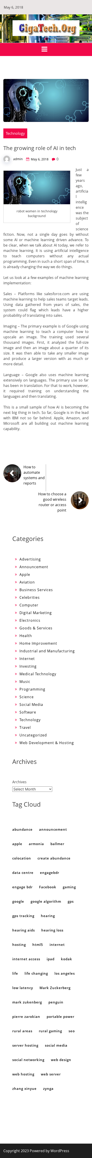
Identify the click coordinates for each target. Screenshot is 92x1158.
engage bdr (22, 887)
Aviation (27, 582)
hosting (19, 944)
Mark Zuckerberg (55, 987)
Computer (28, 605)
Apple (24, 574)
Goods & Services (35, 628)
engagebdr (49, 872)
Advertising (30, 559)
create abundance (54, 858)
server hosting (25, 1045)
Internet (27, 658)
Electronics (29, 620)
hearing (48, 915)
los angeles (64, 973)
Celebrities (29, 597)
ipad (50, 959)
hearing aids (23, 930)
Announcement (33, 566)
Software (27, 712)
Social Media (31, 704)
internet (57, 944)
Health (25, 635)
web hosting (23, 1074)
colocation (21, 858)
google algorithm (46, 901)
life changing (36, 973)
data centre (22, 872)
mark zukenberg (27, 1002)
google (18, 901)
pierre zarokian (26, 1016)
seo (72, 1031)
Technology (15, 133)
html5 (37, 944)
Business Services (36, 589)
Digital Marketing (35, 612)
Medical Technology (37, 673)
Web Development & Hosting (46, 742)
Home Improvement (38, 643)
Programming (32, 689)
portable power (60, 1016)
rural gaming (50, 1031)
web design (61, 1059)
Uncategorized (33, 735)
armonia (36, 844)
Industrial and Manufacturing (47, 651)
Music (24, 681)
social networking (28, 1059)
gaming (69, 887)
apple (17, 844)
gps (71, 901)
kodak (66, 959)
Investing (28, 666)
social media (56, 1045)
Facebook (47, 887)
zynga (48, 1088)
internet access (26, 959)
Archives (19, 781)
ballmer (57, 844)
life (15, 973)
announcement (53, 829)
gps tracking (23, 915)
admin (18, 159)
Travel (25, 727)
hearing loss (52, 930)
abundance (22, 829)
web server (51, 1074)
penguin (55, 1002)
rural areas (22, 1031)
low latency (22, 987)
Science (26, 696)
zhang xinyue (24, 1088)
